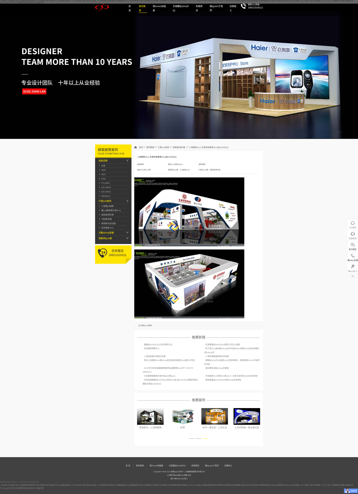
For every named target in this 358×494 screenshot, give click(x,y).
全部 (103, 166)
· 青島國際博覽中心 (151, 348)
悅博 (150, 427)
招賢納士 (233, 8)
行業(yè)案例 (105, 201)
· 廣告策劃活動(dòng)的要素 (216, 368)
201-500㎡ (106, 192)
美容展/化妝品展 (108, 223)
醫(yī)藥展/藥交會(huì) (111, 210)
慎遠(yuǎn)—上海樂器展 (247, 427)
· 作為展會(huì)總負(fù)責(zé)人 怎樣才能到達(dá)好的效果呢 (231, 376)
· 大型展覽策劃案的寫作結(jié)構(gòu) (159, 376)
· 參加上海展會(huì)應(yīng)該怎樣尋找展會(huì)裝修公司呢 (169, 360)
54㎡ (103, 179)
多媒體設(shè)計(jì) (181, 8)
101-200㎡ (106, 187)
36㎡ (103, 174)
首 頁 (130, 8)
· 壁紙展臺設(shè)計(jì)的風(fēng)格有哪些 (222, 380)
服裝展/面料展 (107, 215)
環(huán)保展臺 (159, 8)
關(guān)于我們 (216, 8)
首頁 (141, 147)
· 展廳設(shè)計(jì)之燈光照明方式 (157, 344)
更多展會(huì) (107, 228)
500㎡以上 (106, 196)
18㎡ (103, 170)
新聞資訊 (199, 8)
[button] (191, 438)
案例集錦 (142, 8)
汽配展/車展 (106, 219)
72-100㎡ (105, 183)
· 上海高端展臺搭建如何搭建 (216, 356)
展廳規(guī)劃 (105, 238)
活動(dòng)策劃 (106, 233)
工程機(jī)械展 (107, 206)
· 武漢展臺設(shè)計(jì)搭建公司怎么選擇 (222, 344)
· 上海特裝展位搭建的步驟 (154, 356)
